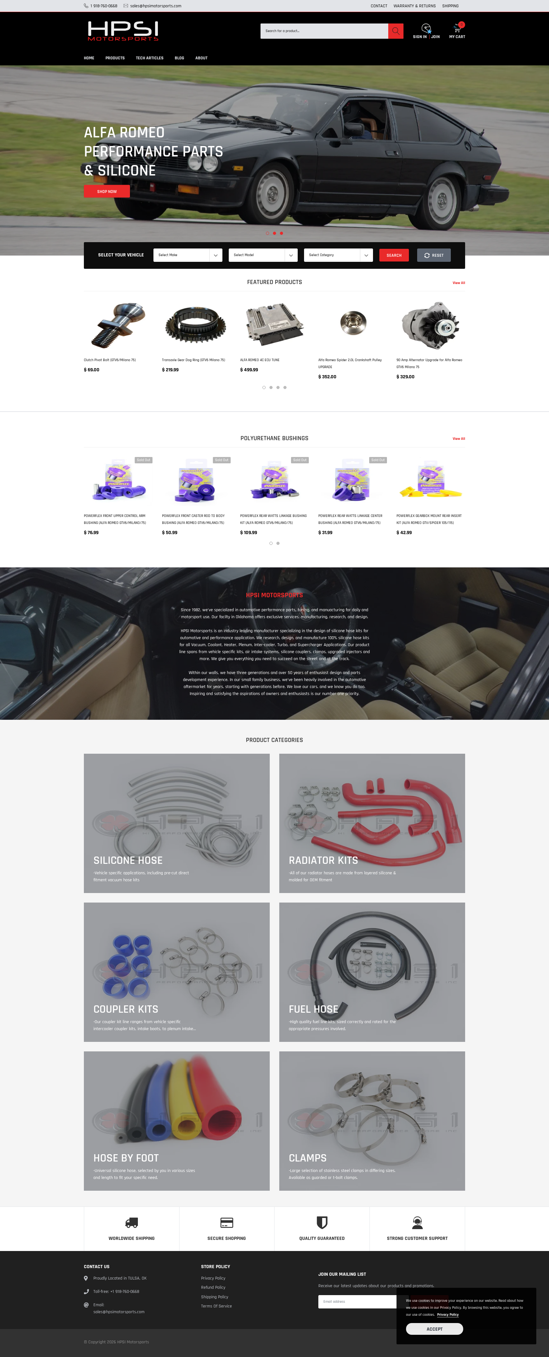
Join (435, 37)
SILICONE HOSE (128, 860)
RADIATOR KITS (323, 860)
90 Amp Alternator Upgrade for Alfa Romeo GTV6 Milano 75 (429, 363)
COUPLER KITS (126, 1009)
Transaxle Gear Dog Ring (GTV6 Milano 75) (193, 360)
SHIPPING (450, 6)
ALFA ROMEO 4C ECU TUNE (260, 360)
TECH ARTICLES (150, 58)
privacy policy (448, 1314)
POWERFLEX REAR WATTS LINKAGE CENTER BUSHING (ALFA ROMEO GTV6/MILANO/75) (350, 519)
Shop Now (107, 181)
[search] (395, 31)
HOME (89, 58)
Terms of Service (216, 1306)
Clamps (308, 1158)
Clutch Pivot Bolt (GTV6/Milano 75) (110, 360)
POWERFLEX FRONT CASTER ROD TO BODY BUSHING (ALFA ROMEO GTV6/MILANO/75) (193, 519)
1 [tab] (267, 233)
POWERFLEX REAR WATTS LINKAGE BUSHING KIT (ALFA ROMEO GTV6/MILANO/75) (273, 519)
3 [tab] (281, 233)
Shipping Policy (214, 1297)
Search (394, 255)
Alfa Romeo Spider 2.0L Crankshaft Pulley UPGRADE (350, 363)
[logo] (123, 31)
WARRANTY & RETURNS (415, 6)
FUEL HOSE (313, 1009)
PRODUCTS (115, 58)
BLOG (179, 58)
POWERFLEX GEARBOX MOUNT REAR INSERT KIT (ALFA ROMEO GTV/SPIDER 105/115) (429, 519)
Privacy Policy (213, 1278)
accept (435, 1329)
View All (459, 283)
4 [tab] (285, 387)
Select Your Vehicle (121, 255)
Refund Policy (213, 1287)
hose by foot (126, 1158)
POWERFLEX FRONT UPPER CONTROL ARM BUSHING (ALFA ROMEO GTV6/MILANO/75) (115, 519)
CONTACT (379, 6)
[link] (118, 325)
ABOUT (201, 58)
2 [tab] (274, 233)
